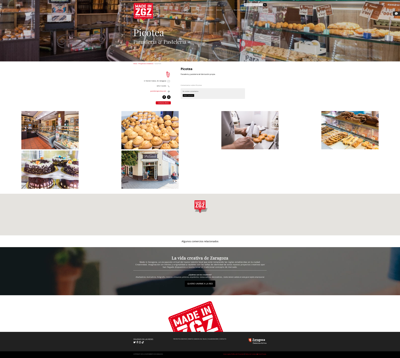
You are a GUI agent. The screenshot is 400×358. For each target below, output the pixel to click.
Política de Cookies (250, 354)
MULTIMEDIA (238, 10)
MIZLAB (219, 10)
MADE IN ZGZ (197, 10)
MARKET (228, 10)
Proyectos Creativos (145, 63)
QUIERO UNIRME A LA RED (200, 283)
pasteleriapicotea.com (158, 91)
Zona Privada (262, 354)
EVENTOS (186, 10)
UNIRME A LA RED (259, 10)
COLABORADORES (213, 339)
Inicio (135, 63)
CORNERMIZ (209, 10)
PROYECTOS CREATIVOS (171, 10)
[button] (200, 206)
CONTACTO (222, 339)
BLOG (248, 10)
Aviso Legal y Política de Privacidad (233, 354)
